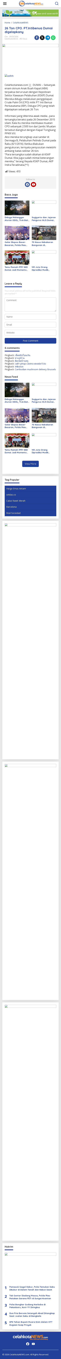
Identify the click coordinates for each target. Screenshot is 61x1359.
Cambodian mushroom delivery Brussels (35, 369)
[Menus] (4, 3)
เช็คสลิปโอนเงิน (22, 355)
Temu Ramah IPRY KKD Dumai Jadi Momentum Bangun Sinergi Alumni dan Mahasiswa (16, 268)
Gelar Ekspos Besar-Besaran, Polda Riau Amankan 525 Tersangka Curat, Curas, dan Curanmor (16, 243)
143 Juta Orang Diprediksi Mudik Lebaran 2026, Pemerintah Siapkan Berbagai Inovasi (42, 268)
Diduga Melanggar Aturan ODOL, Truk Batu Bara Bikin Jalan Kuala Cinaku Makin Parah (17, 219)
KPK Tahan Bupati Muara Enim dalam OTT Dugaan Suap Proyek (30, 1323)
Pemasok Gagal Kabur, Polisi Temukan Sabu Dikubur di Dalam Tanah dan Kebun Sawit (32, 1288)
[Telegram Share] (47, 37)
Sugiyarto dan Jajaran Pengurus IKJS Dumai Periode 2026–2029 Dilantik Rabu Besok (44, 219)
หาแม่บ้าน (20, 357)
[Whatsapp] (53, 37)
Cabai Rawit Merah (15, 500)
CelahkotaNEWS (11, 39)
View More (30, 463)
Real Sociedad (13, 513)
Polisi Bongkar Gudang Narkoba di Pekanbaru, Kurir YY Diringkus (27, 1306)
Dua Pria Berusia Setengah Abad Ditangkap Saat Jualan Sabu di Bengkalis (32, 1314)
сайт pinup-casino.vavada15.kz (30, 363)
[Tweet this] (42, 37)
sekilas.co (11, 494)
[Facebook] (27, 184)
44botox (19, 366)
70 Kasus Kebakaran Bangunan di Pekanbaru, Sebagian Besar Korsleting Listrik (44, 243)
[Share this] (36, 37)
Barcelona (11, 506)
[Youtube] (33, 184)
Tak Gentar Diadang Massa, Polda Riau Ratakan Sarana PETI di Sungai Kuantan (30, 1297)
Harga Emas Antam (16, 488)
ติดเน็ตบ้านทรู (21, 360)
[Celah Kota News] (31, 3)
